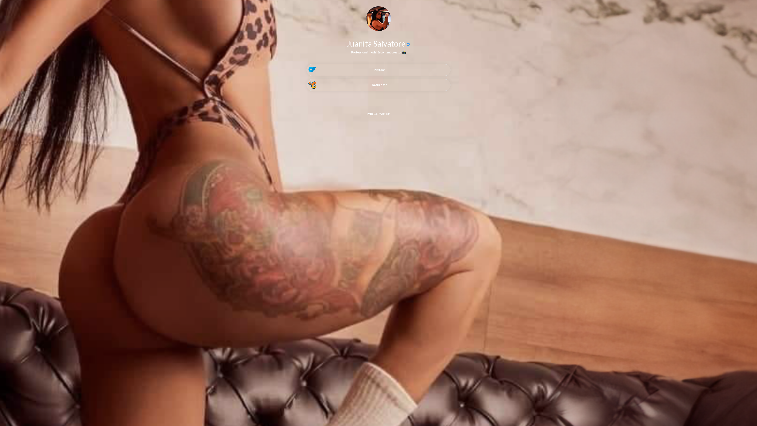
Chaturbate (379, 85)
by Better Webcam (378, 113)
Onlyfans (379, 70)
